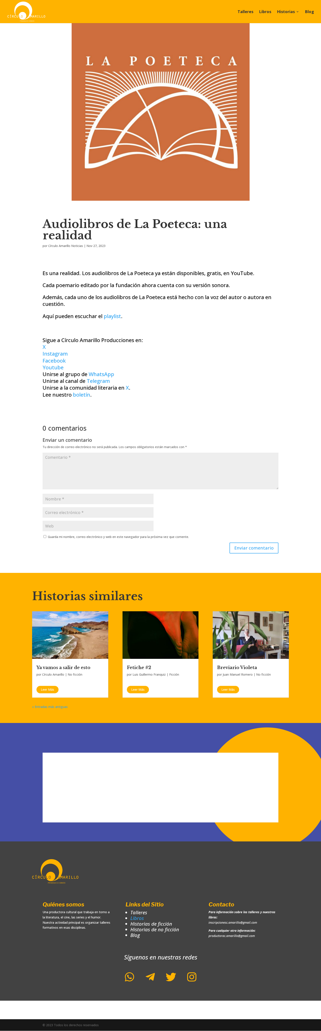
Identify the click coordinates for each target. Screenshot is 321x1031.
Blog (309, 12)
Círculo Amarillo (53, 674)
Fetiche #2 (139, 667)
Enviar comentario (254, 548)
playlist (112, 316)
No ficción (75, 674)
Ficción (174, 674)
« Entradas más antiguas (50, 707)
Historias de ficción (151, 923)
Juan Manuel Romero (238, 674)
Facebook (54, 360)
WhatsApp (101, 374)
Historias (286, 12)
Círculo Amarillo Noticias (65, 246)
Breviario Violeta (237, 667)
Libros (265, 12)
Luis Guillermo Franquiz (149, 674)
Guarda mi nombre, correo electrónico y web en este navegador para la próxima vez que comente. (118, 537)
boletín (81, 394)
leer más (47, 689)
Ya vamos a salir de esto (63, 667)
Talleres (245, 12)
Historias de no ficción (154, 929)
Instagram (55, 353)
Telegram (98, 380)
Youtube (53, 367)
